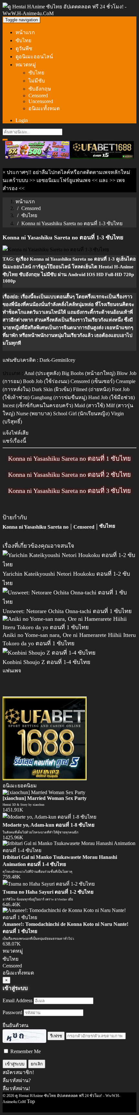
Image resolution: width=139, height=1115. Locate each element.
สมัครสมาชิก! (18, 1072)
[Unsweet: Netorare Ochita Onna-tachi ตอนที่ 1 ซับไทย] (69, 602)
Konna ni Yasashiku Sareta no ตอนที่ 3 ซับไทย (69, 490)
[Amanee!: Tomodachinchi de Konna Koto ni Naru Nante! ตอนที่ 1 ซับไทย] (69, 917)
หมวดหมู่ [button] (26, 64)
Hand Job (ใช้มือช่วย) (111, 397)
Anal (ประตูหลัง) (42, 373)
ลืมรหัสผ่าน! (16, 1088)
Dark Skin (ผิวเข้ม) (52, 389)
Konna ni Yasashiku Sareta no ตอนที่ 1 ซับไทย (69, 458)
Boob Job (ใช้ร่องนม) (46, 381)
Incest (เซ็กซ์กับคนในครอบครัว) (38, 405)
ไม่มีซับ (36, 80)
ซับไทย (23, 40)
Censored (38, 95)
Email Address (17, 1000)
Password (12, 1012)
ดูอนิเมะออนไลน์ (34, 56)
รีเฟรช (56, 1035)
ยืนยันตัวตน (15, 1025)
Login (22, 120)
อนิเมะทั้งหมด (44, 108)
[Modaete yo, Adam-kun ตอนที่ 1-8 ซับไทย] (49, 817)
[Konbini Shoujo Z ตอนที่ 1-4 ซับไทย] (49, 652)
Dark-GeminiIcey (57, 360)
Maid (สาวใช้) (89, 405)
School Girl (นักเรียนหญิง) (81, 413)
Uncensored (40, 101)
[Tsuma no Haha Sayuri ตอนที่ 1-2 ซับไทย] (49, 884)
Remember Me (25, 1051)
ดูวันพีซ (24, 48)
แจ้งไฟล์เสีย (15, 433)
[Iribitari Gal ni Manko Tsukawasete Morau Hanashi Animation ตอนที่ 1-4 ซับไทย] (69, 850)
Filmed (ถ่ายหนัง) (92, 389)
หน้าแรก (25, 32)
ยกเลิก (37, 1064)
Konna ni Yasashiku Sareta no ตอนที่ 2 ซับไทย (69, 474)
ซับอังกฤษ (39, 88)
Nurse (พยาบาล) (34, 413)
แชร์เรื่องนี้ (14, 441)
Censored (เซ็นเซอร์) (92, 381)
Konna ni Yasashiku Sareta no (36, 527)
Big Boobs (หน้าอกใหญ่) (88, 373)
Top (31, 1101)
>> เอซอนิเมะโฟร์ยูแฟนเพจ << (63, 180)
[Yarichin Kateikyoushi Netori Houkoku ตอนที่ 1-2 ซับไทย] (69, 564)
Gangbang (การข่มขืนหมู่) (59, 397)
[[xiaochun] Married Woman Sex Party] (44, 792)
